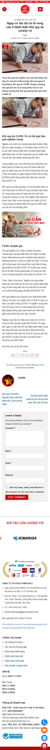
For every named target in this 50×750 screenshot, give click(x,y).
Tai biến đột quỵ (21, 20)
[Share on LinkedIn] (37, 355)
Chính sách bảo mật (14, 656)
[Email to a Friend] (27, 355)
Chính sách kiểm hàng (15, 651)
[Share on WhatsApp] (13, 355)
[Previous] (20, 550)
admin (36, 38)
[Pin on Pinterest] (32, 355)
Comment (10, 428)
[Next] (27, 550)
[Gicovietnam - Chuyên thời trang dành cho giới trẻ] (25, 9)
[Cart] (40, 9)
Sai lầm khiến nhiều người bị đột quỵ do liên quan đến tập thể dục (37, 399)
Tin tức (32, 20)
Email (8, 463)
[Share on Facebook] (18, 355)
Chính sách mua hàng (14, 661)
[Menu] (4, 9)
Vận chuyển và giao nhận (16, 665)
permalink (30, 368)
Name (8, 451)
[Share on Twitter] (22, 355)
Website (9, 475)
